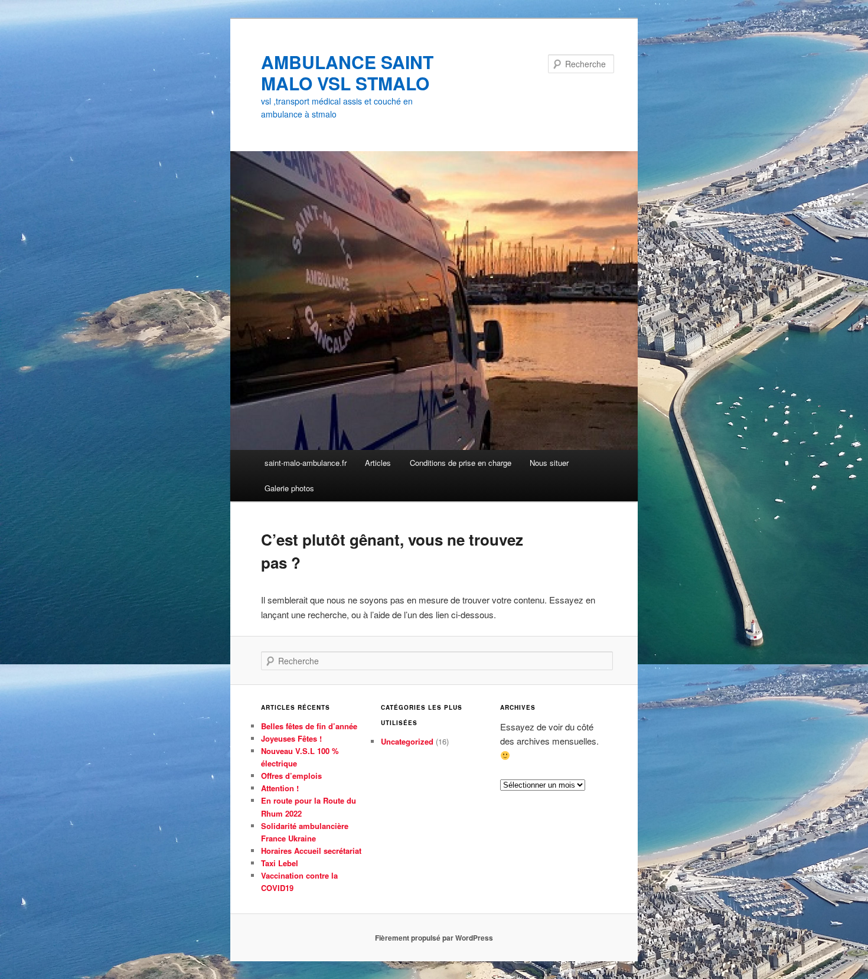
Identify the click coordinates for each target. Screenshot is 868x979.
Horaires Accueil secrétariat (311, 850)
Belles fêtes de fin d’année (309, 726)
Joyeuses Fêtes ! (291, 738)
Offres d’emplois (291, 775)
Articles (378, 462)
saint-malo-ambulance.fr (306, 462)
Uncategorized (407, 741)
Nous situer (549, 462)
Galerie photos (289, 488)
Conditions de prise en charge (460, 462)
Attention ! (280, 788)
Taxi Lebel (279, 863)
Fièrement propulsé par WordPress (434, 937)
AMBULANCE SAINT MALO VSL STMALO (347, 72)
